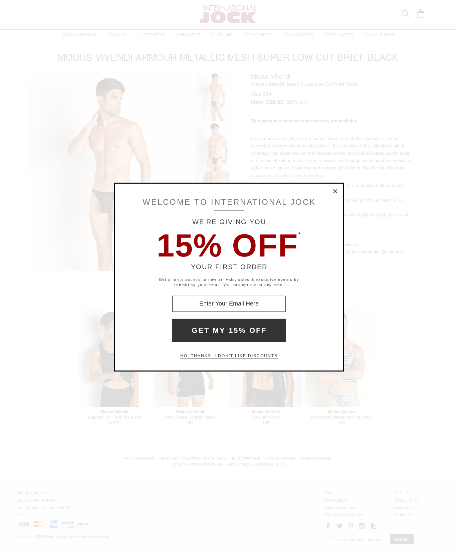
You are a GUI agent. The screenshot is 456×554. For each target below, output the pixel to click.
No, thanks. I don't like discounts (229, 356)
